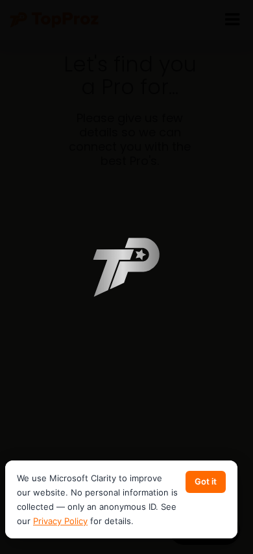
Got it (206, 481)
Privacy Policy (60, 521)
